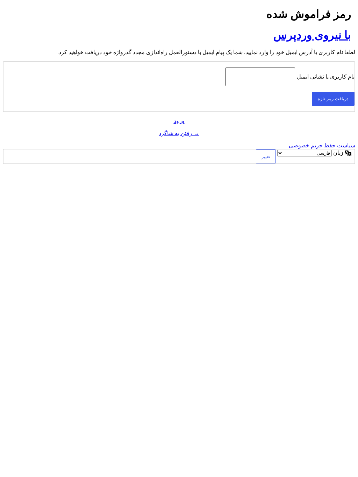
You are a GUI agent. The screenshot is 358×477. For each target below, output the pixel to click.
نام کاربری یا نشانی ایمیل (326, 77)
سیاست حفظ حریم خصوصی (322, 145)
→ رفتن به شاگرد (179, 133)
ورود (179, 121)
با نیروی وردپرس (312, 35)
